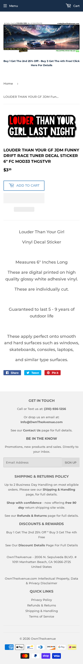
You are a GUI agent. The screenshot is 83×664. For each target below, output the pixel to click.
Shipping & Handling (41, 611)
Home (8, 83)
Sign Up (71, 462)
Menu (13, 6)
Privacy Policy (41, 600)
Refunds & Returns (41, 605)
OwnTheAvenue (43, 638)
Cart (76, 6)
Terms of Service (41, 616)
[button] (23, 198)
